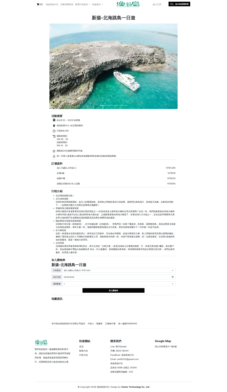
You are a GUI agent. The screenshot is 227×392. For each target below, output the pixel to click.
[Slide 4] (116, 105)
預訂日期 (57, 277)
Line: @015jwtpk (118, 346)
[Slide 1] (102, 105)
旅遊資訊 (96, 4)
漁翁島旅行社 (52, 4)
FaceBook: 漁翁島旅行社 (122, 355)
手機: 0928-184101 (119, 350)
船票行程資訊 (82, 4)
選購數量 (57, 284)
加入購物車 (113, 290)
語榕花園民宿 (67, 4)
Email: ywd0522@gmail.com (124, 359)
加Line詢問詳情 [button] (182, 4)
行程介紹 (83, 355)
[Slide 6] (125, 105)
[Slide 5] (121, 105)
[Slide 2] (106, 105)
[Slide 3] (111, 105)
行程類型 (57, 270)
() (41, 4)
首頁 (81, 346)
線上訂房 (157, 4)
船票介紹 (83, 350)
